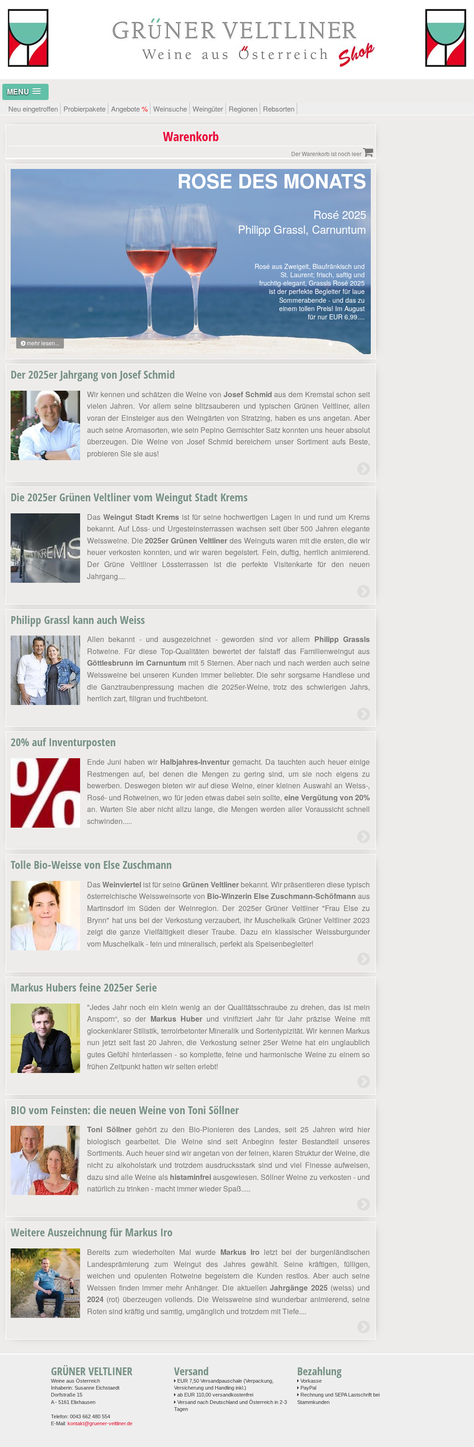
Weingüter (208, 108)
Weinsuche (170, 108)
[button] (25, 92)
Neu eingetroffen (33, 108)
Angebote (129, 108)
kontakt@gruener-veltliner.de (100, 1423)
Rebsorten (278, 108)
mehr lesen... (42, 343)
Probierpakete (84, 108)
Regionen (243, 108)
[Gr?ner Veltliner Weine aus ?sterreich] (237, 74)
